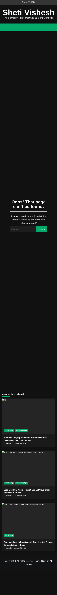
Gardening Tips (21, 431)
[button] (53, 27)
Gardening (9, 431)
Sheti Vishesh (29, 12)
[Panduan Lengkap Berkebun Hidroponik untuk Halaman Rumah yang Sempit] (28, 416)
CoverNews (41, 561)
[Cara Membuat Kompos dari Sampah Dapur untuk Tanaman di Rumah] (28, 468)
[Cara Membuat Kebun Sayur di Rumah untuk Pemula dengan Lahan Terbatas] (28, 521)
